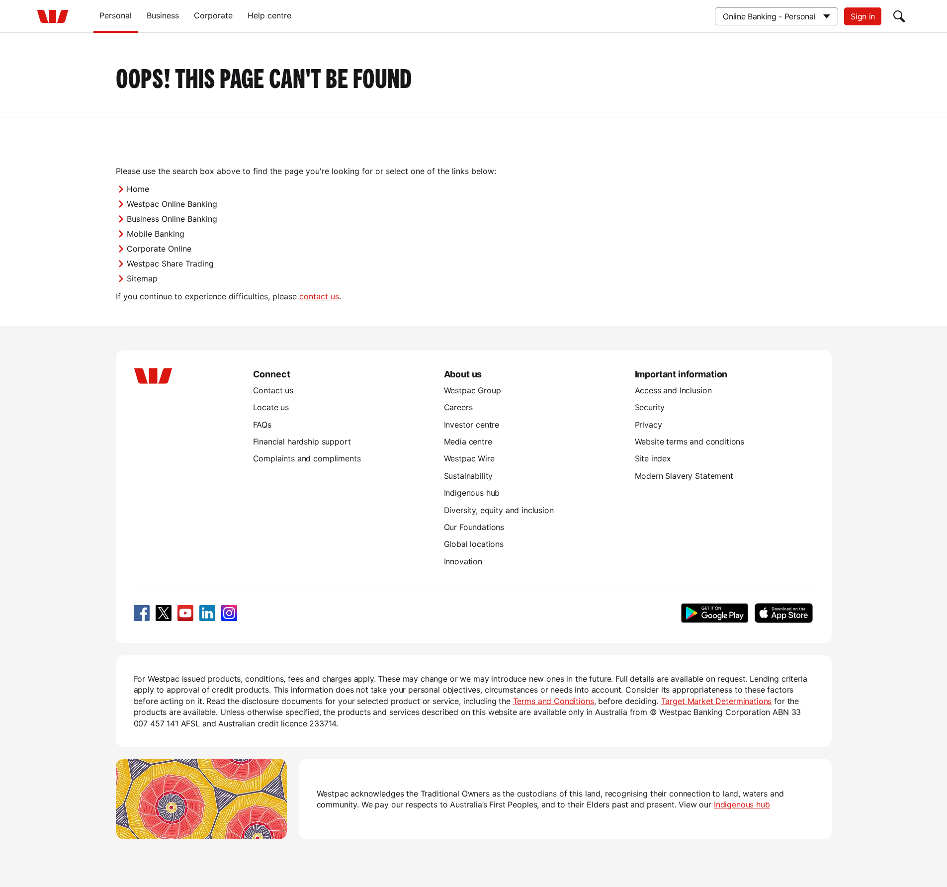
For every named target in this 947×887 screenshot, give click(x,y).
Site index (653, 458)
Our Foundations (474, 527)
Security (650, 407)
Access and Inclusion (673, 390)
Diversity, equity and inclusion (499, 510)
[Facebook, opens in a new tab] (142, 613)
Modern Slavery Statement (684, 476)
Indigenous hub (472, 493)
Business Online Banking (172, 219)
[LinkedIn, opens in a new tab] (207, 613)
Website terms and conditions (690, 441)
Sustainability (468, 476)
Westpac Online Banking (172, 204)
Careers (458, 407)
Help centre (269, 15)
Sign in (863, 16)
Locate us (271, 407)
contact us (319, 296)
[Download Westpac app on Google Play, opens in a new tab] (714, 613)
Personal (115, 15)
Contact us (273, 390)
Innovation (463, 561)
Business (163, 15)
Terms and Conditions (553, 701)
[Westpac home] (53, 16)
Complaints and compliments (307, 458)
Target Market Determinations (716, 701)
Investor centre (472, 425)
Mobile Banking (155, 234)
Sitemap (142, 278)
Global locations (474, 544)
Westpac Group (472, 390)
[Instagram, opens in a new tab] (229, 613)
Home (138, 189)
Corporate (213, 15)
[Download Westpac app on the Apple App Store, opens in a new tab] (784, 613)
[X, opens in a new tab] (164, 613)
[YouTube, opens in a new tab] (185, 613)
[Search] (899, 16)
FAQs (262, 425)
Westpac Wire (469, 458)
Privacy (648, 425)
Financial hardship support (302, 441)
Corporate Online (159, 249)
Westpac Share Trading (170, 263)
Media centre (468, 441)
